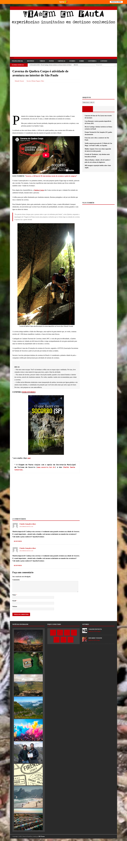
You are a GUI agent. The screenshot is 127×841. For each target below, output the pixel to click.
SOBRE (81, 61)
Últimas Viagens (35, 81)
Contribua (92, 61)
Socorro (29, 81)
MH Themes (41, 836)
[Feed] (115, 8)
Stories (72, 61)
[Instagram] (101, 8)
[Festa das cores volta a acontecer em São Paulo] (28, 730)
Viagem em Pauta (95, 629)
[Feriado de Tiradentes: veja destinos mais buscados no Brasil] (28, 797)
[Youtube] (105, 8)
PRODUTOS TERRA (116, 1)
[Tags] (98, 109)
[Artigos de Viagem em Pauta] (84, 632)
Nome (14, 595)
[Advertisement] (63, 41)
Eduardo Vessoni (19, 81)
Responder (18, 541)
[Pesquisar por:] (105, 65)
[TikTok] (112, 8)
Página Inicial (17, 61)
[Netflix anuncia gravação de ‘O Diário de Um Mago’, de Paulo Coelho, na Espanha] (28, 752)
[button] (12, 58)
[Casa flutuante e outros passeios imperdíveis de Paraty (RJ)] (28, 663)
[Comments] (109, 109)
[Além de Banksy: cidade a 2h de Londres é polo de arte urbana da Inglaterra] (28, 819)
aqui (28, 458)
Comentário (16, 580)
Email (14, 600)
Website (14, 606)
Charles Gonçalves (25, 524)
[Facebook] (94, 8)
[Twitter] (98, 8)
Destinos (30, 61)
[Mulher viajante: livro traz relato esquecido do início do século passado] (28, 774)
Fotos (51, 61)
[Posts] (87, 109)
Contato (103, 61)
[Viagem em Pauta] (63, 24)
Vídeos (42, 61)
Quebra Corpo (39, 190)
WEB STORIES (29, 392)
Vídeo (42, 81)
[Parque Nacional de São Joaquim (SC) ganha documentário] (28, 707)
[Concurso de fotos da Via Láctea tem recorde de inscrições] (28, 640)
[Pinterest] (108, 8)
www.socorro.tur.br (46, 467)
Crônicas (61, 61)
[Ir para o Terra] (63, 2)
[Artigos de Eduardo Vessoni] (84, 640)
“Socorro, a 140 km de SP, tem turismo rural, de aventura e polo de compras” (51, 176)
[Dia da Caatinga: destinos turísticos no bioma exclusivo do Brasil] (28, 685)
